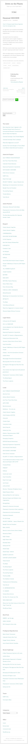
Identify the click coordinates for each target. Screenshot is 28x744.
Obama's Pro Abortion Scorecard (11, 506)
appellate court (7, 63)
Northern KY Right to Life (9, 675)
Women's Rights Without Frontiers (11, 311)
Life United (5, 483)
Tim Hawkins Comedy (8, 578)
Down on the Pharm (14, 4)
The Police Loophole (8, 381)
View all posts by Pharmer (17, 82)
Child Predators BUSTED (9, 415)
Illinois (5, 65)
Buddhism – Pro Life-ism (9, 409)
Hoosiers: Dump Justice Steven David (12, 341)
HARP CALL (6, 176)
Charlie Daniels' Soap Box (9, 227)
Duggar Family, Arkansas (9, 640)
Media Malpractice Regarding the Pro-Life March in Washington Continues (20, 91)
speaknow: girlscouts (8, 554)
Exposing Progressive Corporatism (11, 166)
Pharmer (15, 20)
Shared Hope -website (8, 551)
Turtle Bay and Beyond (8, 305)
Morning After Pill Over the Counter (12, 361)
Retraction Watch (7, 533)
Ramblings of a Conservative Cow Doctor (13, 185)
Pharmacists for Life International (11, 512)
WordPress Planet (7, 608)
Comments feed (7, 729)
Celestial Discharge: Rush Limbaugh (12, 139)
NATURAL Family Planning (9, 281)
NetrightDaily (6, 503)
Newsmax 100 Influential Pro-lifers (11, 672)
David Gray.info (6, 427)
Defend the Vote (7, 430)
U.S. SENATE (6, 591)
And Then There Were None (10, 160)
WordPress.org (6, 732)
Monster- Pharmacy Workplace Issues (12, 489)
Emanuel (21, 60)
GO (4, 115)
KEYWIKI (5, 274)
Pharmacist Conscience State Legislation (13, 509)
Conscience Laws (7, 424)
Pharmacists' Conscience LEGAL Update (13, 375)
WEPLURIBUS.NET (7, 600)
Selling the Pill (6, 545)
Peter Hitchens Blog (8, 287)
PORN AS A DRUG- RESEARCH (10, 290)
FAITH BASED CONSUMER (9, 169)
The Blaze (5, 302)
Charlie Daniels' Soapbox (9, 230)
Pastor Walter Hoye (8, 284)
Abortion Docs (6, 394)
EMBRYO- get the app (8, 618)
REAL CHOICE (6, 527)
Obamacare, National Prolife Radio (11, 207)
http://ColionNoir (7, 344)
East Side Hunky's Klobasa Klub (10, 242)
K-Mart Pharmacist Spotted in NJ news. (12, 653)
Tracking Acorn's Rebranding (10, 582)
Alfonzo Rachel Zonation (9, 397)
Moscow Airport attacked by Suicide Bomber (8, 89)
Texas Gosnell (6, 560)
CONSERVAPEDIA (7, 233)
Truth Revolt (6, 197)
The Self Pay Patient (8, 191)
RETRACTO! (6, 299)
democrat (10, 60)
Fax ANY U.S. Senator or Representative (13, 335)
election (16, 60)
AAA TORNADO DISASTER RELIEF (11, 157)
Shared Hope (6, 548)
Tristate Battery (7, 194)
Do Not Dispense (7, 239)
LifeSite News (6, 355)
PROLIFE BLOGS (7, 293)
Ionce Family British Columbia (10, 643)
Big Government (7, 406)
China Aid (5, 418)
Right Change (6, 536)
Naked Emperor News (8, 492)
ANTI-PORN (6, 403)
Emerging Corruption (8, 438)
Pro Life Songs (6, 518)
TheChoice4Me (6, 576)
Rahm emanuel (15, 65)
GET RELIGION (6, 254)
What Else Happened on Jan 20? (11, 142)
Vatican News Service (8, 594)
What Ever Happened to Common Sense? (13, 308)
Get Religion (6, 251)
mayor (9, 65)
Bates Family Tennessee (9, 634)
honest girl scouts (7, 474)
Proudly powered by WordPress (14, 738)
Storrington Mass (7, 699)
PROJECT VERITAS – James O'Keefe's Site (13, 182)
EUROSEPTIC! (6, 245)
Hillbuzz (5, 257)
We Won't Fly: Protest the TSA (10, 597)
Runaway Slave (6, 542)
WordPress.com (20, 740)
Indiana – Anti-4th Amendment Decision (13, 352)
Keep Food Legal (7, 179)
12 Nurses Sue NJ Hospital (9, 321)
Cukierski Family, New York (10, 637)
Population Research (8, 515)
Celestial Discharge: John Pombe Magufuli (13, 136)
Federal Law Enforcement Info (10, 338)
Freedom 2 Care (7, 248)
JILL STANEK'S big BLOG (9, 268)
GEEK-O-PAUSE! (7, 621)
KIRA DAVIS (6, 278)
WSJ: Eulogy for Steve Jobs (9, 624)
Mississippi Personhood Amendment (12, 358)
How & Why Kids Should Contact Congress (13, 260)
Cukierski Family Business (9, 163)
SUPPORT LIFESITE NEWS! (9, 557)
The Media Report (7, 378)
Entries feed (6, 726)
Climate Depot (6, 421)
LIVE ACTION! (6, 486)
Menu (14, 12)
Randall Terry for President (9, 188)
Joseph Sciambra (7, 271)
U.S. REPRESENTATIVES (9, 588)
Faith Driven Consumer (9, 172)
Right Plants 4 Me (7, 539)
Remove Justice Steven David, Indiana (12, 530)
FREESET (5, 467)
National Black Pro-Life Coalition (11, 495)
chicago (13, 63)
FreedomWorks (7, 464)
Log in (4, 723)
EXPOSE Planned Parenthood (10, 441)
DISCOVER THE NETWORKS (10, 236)
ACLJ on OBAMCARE (8, 324)
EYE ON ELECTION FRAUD (9, 447)
